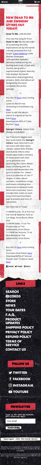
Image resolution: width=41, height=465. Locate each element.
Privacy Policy (19, 332)
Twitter (20, 373)
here (19, 97)
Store (11, 301)
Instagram (23, 385)
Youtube (20, 392)
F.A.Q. (10, 315)
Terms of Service (14, 343)
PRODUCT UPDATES (13, 321)
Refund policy (18, 337)
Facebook (22, 379)
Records (13, 296)
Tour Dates (15, 310)
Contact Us (16, 349)
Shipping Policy (20, 327)
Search (12, 292)
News (11, 305)
